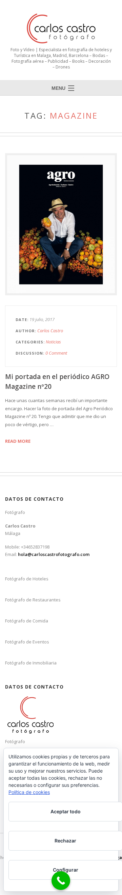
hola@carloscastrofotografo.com (53, 554)
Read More (17, 441)
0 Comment (56, 353)
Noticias (53, 342)
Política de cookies (29, 792)
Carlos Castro (50, 330)
